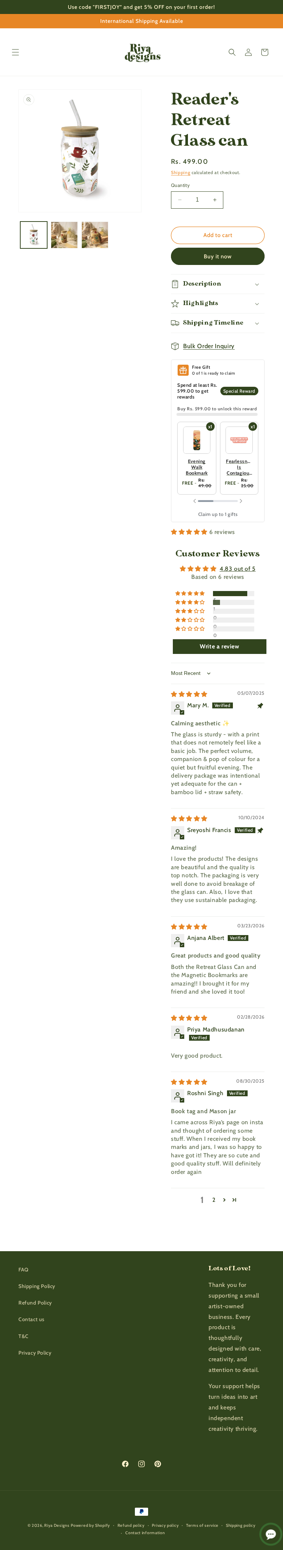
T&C (23, 1336)
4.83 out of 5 (238, 568)
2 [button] (214, 1199)
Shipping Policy (36, 1286)
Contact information (145, 1532)
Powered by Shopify (90, 1525)
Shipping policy (241, 1525)
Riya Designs (56, 1525)
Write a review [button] (219, 646)
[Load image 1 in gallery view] (33, 235)
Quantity (180, 185)
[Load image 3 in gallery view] (94, 235)
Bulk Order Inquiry (209, 346)
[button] (15, 52)
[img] (189, 694)
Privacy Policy (34, 1352)
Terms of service (202, 1525)
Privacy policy (165, 1525)
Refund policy (131, 1525)
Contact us (31, 1319)
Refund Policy (35, 1302)
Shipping (181, 172)
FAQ (23, 1269)
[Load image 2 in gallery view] (64, 235)
